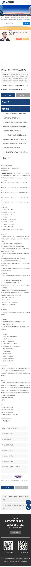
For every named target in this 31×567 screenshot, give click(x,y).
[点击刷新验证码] (18, 476)
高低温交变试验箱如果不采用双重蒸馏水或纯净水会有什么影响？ (16, 113)
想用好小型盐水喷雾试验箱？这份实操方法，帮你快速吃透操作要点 (16, 126)
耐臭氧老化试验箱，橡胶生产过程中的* (15, 139)
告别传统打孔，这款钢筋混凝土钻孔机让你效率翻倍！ (16, 135)
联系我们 (23, 95)
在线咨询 (15, 532)
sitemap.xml (16, 564)
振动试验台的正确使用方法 (12, 118)
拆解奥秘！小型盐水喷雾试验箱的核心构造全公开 (16, 122)
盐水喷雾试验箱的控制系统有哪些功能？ (16, 143)
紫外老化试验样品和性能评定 (12, 130)
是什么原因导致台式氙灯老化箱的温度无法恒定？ (16, 152)
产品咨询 (8, 95)
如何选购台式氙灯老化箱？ (12, 148)
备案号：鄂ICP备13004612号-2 (18, 561)
